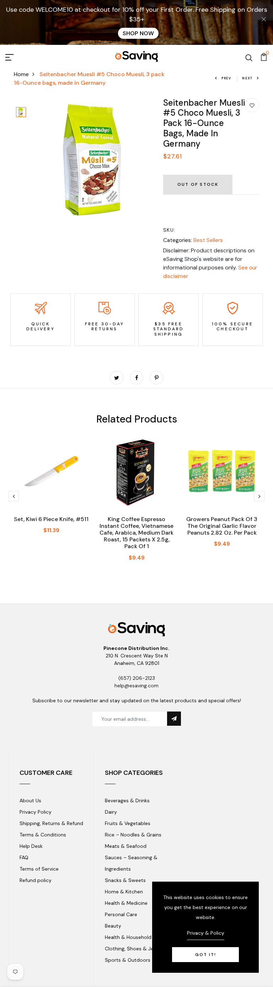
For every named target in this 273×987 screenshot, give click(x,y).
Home (21, 74)
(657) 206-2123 (136, 678)
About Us (30, 800)
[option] (21, 112)
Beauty (113, 926)
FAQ (24, 857)
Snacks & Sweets (125, 880)
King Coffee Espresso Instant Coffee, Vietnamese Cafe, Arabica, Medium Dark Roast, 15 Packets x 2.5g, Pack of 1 (136, 532)
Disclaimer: (176, 250)
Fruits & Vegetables (127, 823)
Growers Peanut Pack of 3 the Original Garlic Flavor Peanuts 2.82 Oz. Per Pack (221, 525)
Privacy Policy (36, 812)
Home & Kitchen (124, 891)
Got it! (205, 954)
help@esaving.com (136, 685)
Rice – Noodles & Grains (133, 834)
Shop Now (138, 33)
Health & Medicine (126, 903)
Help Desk (31, 846)
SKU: (169, 230)
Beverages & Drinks (127, 800)
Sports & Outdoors (127, 960)
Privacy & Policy (205, 933)
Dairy (111, 812)
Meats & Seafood (125, 846)
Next (247, 78)
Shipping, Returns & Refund (51, 823)
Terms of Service (39, 869)
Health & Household (128, 937)
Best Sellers (208, 240)
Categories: (177, 240)
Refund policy (36, 880)
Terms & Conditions (43, 834)
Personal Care (121, 914)
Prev (226, 78)
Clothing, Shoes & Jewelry (135, 948)
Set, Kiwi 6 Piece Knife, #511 (51, 519)
